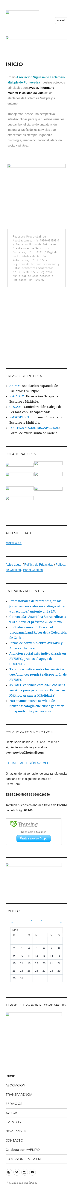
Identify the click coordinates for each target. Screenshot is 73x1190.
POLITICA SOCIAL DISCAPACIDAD (34, 428)
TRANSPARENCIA (19, 1094)
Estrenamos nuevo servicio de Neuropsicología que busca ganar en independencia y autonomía (36, 706)
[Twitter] (16, 1172)
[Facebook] (9, 1172)
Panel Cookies (33, 569)
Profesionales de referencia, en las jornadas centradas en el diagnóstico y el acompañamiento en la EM (37, 606)
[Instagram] (24, 1172)
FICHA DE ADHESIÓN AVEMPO (27, 763)
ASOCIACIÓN (15, 1085)
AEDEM (14, 386)
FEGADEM (17, 396)
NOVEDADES (16, 1131)
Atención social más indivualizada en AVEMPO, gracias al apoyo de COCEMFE (37, 659)
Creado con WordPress (23, 1182)
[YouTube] (32, 1172)
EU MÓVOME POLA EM (23, 1159)
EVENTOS (13, 1122)
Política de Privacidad (38, 564)
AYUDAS (12, 1113)
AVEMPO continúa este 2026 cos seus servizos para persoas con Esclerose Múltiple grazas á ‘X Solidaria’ (37, 690)
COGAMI (15, 407)
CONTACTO (14, 1140)
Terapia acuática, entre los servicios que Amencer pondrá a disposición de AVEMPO (38, 674)
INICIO (11, 1076)
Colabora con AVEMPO (23, 1150)
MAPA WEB (14, 542)
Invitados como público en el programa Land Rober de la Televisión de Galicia (38, 632)
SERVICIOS (14, 1104)
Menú (61, 20)
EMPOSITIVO (19, 417)
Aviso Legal (13, 564)
